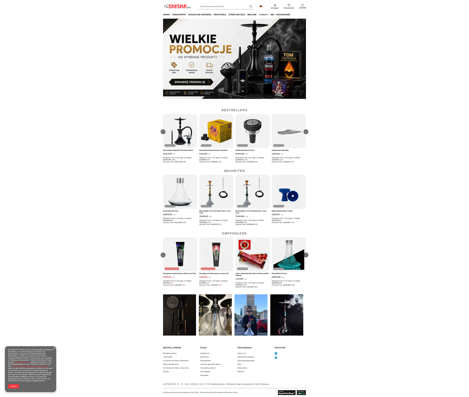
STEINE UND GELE (237, 15)
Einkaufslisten (205, 361)
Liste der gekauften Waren (210, 364)
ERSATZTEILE (220, 15)
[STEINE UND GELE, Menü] (246, 14)
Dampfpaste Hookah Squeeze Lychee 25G (214, 273)
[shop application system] (292, 392)
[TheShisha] (234, 59)
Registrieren (205, 353)
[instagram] (290, 358)
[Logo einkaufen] (177, 6)
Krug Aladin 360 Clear (170, 211)
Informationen (244, 347)
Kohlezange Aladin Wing (280, 150)
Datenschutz (242, 368)
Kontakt (166, 371)
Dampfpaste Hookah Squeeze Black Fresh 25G (179, 273)
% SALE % (263, 15)
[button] (163, 131)
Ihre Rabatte (205, 371)
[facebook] (290, 353)
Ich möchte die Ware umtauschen (176, 368)
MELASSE (252, 15)
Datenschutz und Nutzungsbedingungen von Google (30, 366)
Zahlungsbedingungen (246, 361)
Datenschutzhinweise (22, 362)
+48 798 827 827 (169, 384)
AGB (239, 364)
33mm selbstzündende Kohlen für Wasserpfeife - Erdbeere (252, 274)
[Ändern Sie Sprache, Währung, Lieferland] (262, 6)
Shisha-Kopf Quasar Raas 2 (245, 150)
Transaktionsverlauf (207, 368)
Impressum (241, 353)
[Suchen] (251, 6)
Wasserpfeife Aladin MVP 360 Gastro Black (178, 150)
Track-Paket (167, 357)
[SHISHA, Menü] (171, 14)
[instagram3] (252, 315)
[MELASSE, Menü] (257, 14)
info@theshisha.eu (217, 384)
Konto (203, 347)
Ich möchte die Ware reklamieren (176, 361)
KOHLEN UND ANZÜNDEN (199, 15)
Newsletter (204, 375)
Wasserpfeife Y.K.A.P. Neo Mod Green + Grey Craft (250, 212)
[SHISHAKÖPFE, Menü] (187, 14)
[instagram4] (288, 315)
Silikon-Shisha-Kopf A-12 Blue (282, 211)
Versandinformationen (245, 357)
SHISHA (166, 15)
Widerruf (240, 371)
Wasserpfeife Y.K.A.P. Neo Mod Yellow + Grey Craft (214, 212)
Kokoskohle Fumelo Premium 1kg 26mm (213, 150)
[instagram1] (181, 315)
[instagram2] (217, 315)
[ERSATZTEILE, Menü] (227, 14)
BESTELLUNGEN (172, 347)
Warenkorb (204, 357)
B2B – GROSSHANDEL (280, 15)
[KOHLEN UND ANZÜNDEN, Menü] (212, 14)
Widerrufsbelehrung (170, 364)
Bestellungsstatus (170, 353)
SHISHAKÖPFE (179, 15)
